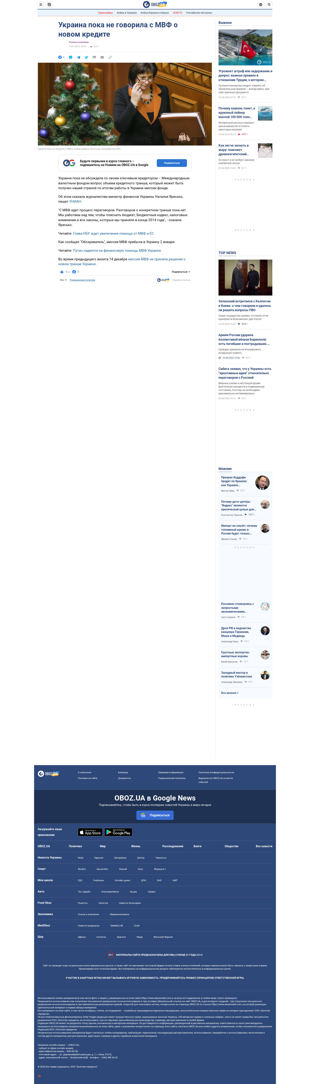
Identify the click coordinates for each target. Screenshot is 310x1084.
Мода (140, 937)
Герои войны (105, 12)
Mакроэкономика (119, 914)
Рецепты (83, 903)
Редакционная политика (82, 280)
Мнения (225, 469)
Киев (80, 857)
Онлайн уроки (122, 880)
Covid (136, 925)
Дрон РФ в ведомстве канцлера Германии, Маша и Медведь (236, 632)
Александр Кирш (229, 641)
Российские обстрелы (199, 12)
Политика (75, 846)
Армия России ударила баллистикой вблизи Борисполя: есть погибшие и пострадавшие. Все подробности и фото (243, 339)
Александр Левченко (231, 682)
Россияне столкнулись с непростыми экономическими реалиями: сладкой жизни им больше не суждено (239, 608)
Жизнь (135, 846)
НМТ (175, 880)
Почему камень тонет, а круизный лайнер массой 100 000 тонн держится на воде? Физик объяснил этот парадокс (237, 112)
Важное (225, 22)
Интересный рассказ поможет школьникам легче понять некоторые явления (236, 126)
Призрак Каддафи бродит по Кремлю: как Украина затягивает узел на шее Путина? (234, 481)
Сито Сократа (228, 617)
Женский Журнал (163, 937)
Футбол (82, 869)
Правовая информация (170, 772)
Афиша (82, 937)
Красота (121, 937)
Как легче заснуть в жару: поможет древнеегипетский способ (234, 150)
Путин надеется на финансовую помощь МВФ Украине (117, 250)
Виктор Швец (227, 491)
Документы (124, 778)
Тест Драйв (84, 891)
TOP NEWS (227, 253)
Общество (231, 846)
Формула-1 (160, 869)
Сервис (152, 891)
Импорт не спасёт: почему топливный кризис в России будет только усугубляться (239, 530)
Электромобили (110, 891)
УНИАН (75, 201)
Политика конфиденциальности (216, 772)
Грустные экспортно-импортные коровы (235, 654)
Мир (103, 846)
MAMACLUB (117, 925)
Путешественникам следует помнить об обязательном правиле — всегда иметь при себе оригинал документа (244, 89)
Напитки (103, 903)
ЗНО (159, 880)
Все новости (264, 846)
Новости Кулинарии (130, 903)
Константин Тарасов (231, 515)
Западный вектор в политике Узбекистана (236, 674)
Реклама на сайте (87, 778)
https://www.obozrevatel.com (156, 998)
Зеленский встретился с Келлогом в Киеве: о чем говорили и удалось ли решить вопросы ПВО (245, 305)
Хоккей (123, 869)
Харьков (98, 857)
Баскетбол (102, 869)
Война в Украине (127, 12)
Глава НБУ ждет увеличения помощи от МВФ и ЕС (113, 233)
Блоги (197, 846)
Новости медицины (89, 925)
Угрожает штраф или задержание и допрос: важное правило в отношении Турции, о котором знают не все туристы (245, 75)
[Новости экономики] (163, 281)
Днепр (140, 857)
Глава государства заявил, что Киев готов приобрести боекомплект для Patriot (243, 317)
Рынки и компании (79, 42)
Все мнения (228, 693)
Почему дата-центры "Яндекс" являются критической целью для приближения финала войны (237, 505)
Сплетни (101, 937)
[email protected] (79, 1057)
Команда (123, 772)
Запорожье (120, 857)
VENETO (177, 12)
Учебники (98, 880)
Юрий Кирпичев (229, 662)
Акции (133, 891)
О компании (84, 772)
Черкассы (160, 857)
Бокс (140, 869)
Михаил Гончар (229, 539)
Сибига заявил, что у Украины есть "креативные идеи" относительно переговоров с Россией (245, 373)
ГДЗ (80, 880)
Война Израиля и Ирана (155, 12)
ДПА (143, 880)
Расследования (172, 846)
